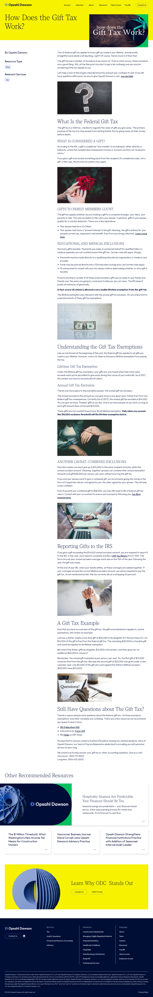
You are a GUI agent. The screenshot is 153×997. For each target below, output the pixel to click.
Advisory (50, 945)
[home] (18, 5)
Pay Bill (122, 950)
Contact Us (142, 5)
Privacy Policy (143, 992)
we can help (127, 76)
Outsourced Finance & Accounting (60, 941)
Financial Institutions (90, 941)
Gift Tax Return (119, 555)
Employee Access (126, 958)
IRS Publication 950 (70, 727)
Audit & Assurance (54, 936)
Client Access (97, 892)
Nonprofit (86, 958)
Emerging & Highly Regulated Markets (97, 936)
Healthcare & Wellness (91, 945)
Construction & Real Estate (93, 932)
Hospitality (87, 950)
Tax (48, 932)
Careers (122, 941)
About (121, 932)
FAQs (66, 734)
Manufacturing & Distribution (94, 954)
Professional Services (91, 963)
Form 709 (80, 731)
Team (121, 936)
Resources (123, 945)
